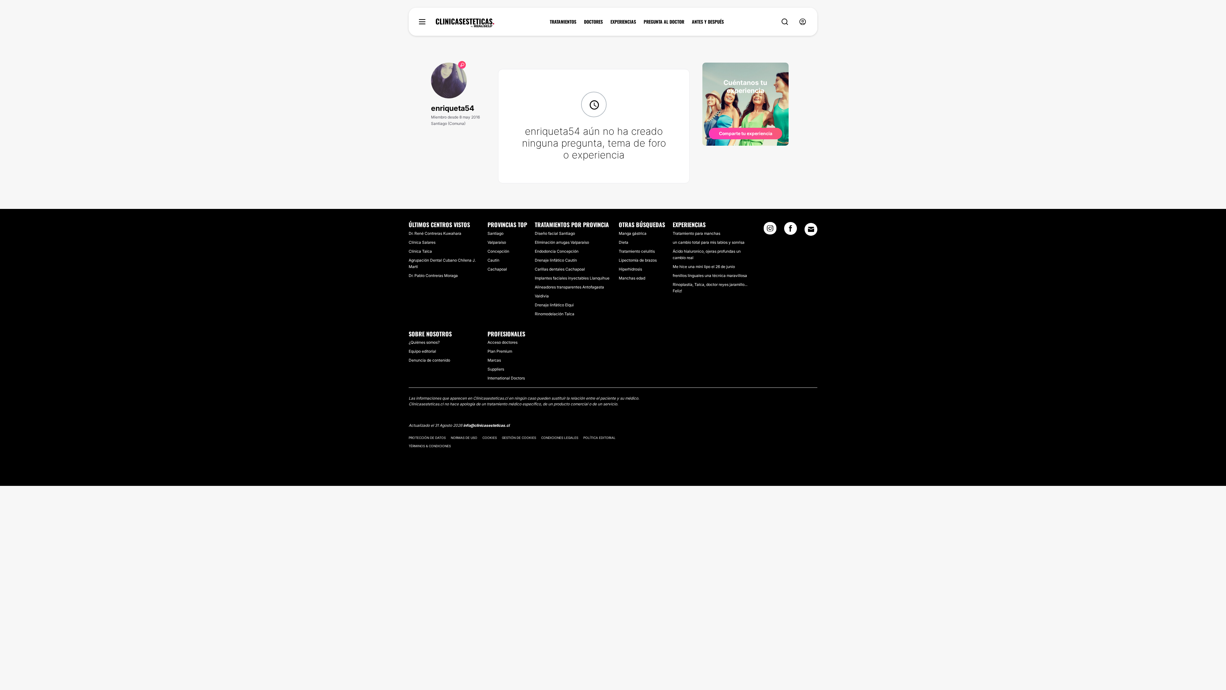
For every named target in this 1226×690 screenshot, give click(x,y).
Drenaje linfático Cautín (556, 260)
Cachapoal (497, 269)
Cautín (493, 260)
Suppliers (496, 369)
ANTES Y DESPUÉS (708, 22)
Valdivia (542, 296)
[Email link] (811, 229)
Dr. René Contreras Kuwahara (435, 233)
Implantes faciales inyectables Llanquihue (572, 278)
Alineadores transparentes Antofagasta (569, 287)
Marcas (494, 360)
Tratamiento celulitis (637, 251)
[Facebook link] (790, 230)
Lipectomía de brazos (638, 260)
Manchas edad (632, 278)
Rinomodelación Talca (554, 313)
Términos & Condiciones (430, 446)
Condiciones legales (559, 438)
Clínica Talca (420, 251)
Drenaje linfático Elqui (554, 305)
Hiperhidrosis (630, 269)
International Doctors (506, 378)
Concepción (498, 251)
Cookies (489, 438)
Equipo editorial (422, 351)
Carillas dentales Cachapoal (560, 269)
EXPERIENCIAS (623, 22)
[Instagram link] (770, 230)
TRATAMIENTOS (563, 22)
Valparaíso (497, 242)
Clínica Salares (422, 242)
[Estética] (465, 23)
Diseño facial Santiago (555, 233)
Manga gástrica (633, 233)
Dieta (623, 242)
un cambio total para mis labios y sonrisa (709, 242)
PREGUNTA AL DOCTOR (664, 22)
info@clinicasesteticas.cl (486, 425)
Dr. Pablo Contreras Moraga (433, 275)
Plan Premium (500, 351)
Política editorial (599, 438)
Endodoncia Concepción (557, 251)
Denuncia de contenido (429, 360)
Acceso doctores (503, 342)
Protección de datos (427, 438)
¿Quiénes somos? (424, 342)
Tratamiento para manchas (696, 233)
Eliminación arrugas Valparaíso (562, 242)
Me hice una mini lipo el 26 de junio (704, 266)
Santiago (495, 233)
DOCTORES (593, 22)
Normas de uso (464, 438)
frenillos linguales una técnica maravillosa (710, 275)
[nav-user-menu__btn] (802, 22)
